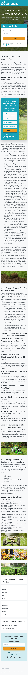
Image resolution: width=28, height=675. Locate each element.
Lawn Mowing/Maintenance (10, 114)
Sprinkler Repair (8, 122)
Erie (3, 595)
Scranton (4, 615)
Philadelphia (5, 605)
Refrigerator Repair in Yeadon (9, 625)
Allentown (4, 586)
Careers (7, 668)
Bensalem (4, 589)
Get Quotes (14, 38)
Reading (4, 611)
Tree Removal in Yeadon (8, 628)
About (2, 668)
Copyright (3, 672)
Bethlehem (5, 592)
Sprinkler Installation (9, 126)
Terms (17, 671)
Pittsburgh (5, 608)
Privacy (21, 671)
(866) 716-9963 (8, 45)
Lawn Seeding (7, 118)
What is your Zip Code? (8, 30)
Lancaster (4, 602)
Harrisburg (4, 599)
